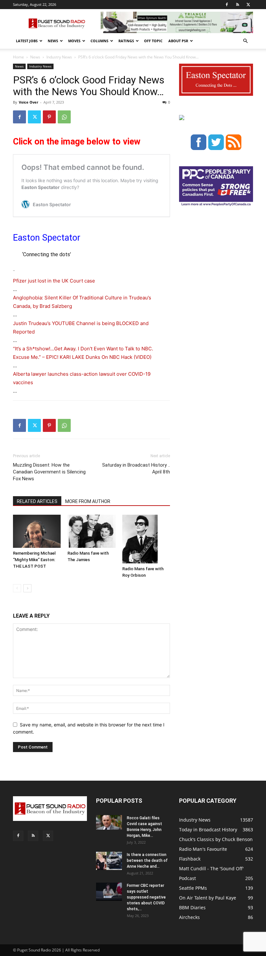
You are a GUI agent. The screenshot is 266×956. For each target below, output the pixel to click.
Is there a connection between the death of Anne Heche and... (147, 860)
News (53, 40)
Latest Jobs (27, 40)
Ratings (126, 40)
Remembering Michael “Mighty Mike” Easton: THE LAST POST (34, 560)
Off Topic (153, 40)
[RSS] (237, 4)
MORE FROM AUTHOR (87, 501)
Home (18, 57)
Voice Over (28, 102)
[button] (245, 41)
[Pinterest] (49, 116)
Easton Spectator (46, 238)
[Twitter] (248, 4)
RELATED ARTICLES (37, 501)
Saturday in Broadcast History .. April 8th (136, 468)
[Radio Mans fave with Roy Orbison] (146, 539)
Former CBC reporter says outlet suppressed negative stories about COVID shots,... (146, 897)
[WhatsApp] (64, 116)
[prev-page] (17, 588)
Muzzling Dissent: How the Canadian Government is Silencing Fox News (49, 472)
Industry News (59, 57)
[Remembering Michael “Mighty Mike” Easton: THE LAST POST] (37, 531)
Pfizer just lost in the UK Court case (54, 281)
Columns (99, 40)
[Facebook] (227, 4)
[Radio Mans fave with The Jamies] (91, 531)
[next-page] (27, 588)
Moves (74, 40)
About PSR (178, 40)
